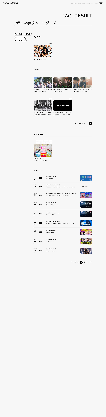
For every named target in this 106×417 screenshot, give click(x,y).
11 (82, 123)
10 (80, 123)
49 (91, 262)
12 (84, 123)
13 (87, 123)
